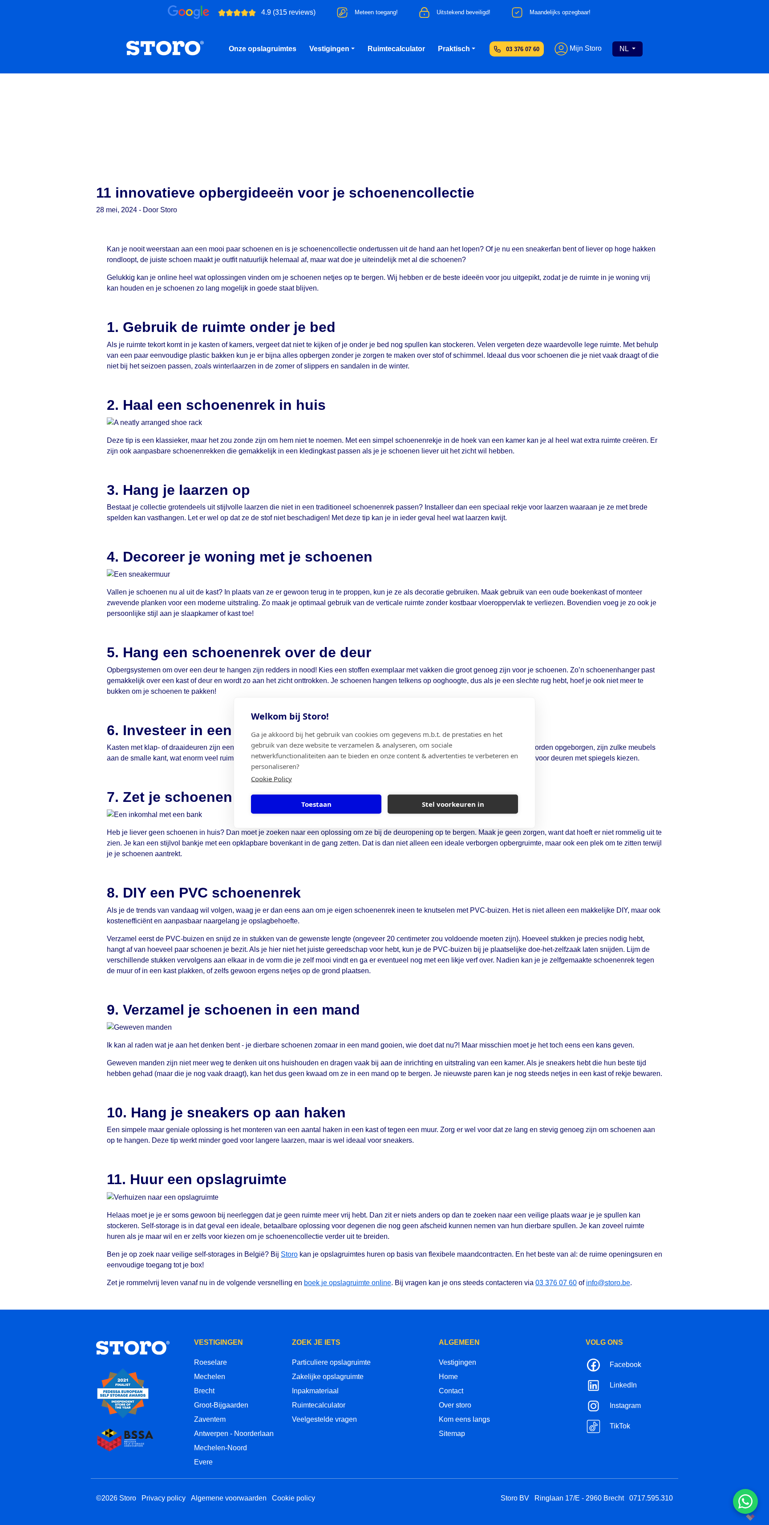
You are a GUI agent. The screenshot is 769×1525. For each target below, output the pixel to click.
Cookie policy (293, 1498)
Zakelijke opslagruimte (328, 1376)
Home (448, 1376)
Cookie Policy (271, 778)
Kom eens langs (464, 1419)
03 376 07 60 (522, 49)
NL (624, 49)
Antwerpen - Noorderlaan (234, 1433)
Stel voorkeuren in (453, 804)
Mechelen (209, 1376)
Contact (451, 1391)
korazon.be (736, 1517)
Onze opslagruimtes (262, 49)
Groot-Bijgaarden (221, 1405)
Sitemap (452, 1433)
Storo (289, 1254)
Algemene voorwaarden (229, 1498)
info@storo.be (608, 1282)
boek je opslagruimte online (347, 1282)
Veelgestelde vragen (324, 1419)
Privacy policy (164, 1498)
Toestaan (316, 804)
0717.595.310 (651, 1498)
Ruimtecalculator (396, 49)
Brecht (204, 1391)
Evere (203, 1462)
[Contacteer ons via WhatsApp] (745, 1501)
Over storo (455, 1405)
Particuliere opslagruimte (331, 1362)
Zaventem (210, 1419)
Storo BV (515, 1498)
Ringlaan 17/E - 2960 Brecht (579, 1498)
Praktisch (454, 49)
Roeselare (210, 1362)
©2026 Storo (116, 1498)
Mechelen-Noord (220, 1448)
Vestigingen (329, 49)
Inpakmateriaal (315, 1391)
